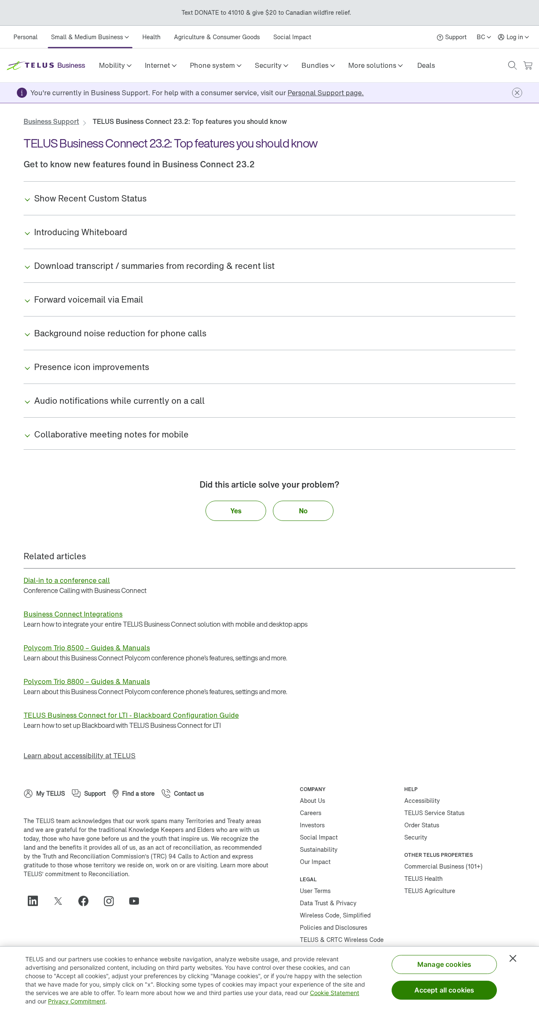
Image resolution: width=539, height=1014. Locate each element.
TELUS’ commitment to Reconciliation (76, 873)
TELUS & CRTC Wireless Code (342, 939)
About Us (312, 800)
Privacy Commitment (76, 1001)
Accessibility (422, 800)
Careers (310, 812)
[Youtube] (137, 901)
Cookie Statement (334, 992)
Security (415, 837)
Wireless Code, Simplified (335, 915)
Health (151, 36)
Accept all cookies (444, 990)
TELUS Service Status (434, 812)
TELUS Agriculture (429, 890)
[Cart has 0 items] (527, 65)
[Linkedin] (36, 901)
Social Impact (292, 36)
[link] (426, 65)
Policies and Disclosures (333, 927)
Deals (426, 65)
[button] (115, 65)
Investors (312, 825)
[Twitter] (61, 901)
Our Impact (315, 861)
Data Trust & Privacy (328, 903)
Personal (25, 36)
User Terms (315, 890)
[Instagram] (112, 901)
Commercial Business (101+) (443, 866)
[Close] (513, 958)
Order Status (421, 825)
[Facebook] (86, 901)
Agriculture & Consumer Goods (217, 36)
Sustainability (319, 849)
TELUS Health (423, 878)
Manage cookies (444, 964)
